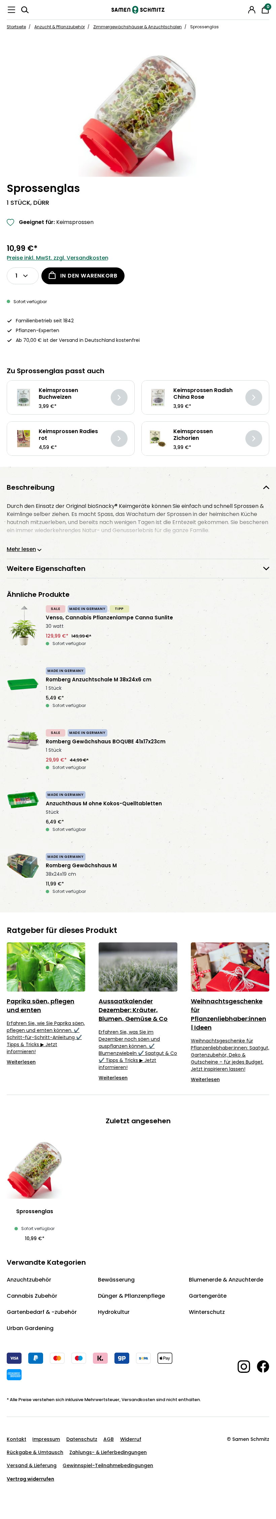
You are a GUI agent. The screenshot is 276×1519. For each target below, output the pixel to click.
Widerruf (130, 1439)
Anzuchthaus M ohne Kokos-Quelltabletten (104, 804)
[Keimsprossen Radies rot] (23, 438)
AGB (108, 1439)
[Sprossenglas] (138, 115)
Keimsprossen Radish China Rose (203, 393)
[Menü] (11, 10)
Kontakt (16, 1439)
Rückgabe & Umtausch (35, 1452)
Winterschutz (207, 1312)
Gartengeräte (208, 1296)
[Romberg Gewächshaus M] (23, 877)
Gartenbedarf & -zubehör (42, 1312)
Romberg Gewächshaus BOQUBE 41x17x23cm (106, 742)
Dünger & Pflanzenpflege (131, 1296)
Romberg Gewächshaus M (81, 866)
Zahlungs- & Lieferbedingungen (108, 1452)
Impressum (46, 1439)
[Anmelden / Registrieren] (251, 10)
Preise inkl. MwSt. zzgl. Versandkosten (57, 258)
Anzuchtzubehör (29, 1280)
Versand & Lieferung (32, 1465)
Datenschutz (81, 1439)
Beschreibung (31, 487)
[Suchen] (25, 10)
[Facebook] (259, 1366)
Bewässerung (116, 1280)
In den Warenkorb (88, 276)
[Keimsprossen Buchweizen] (23, 397)
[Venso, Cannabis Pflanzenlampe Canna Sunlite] (23, 629)
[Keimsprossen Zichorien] (158, 438)
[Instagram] (240, 1366)
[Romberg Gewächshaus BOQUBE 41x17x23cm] (23, 753)
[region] (138, 115)
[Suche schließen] (242, 9)
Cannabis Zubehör (32, 1296)
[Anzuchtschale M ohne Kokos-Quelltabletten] (23, 691)
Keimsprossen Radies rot (68, 435)
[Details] (119, 397)
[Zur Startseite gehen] (138, 10)
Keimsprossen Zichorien (193, 435)
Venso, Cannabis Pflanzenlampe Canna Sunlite (109, 618)
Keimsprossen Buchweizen (58, 393)
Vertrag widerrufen (30, 1479)
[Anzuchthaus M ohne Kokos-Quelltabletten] (23, 815)
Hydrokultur (114, 1312)
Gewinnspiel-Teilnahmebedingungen (108, 1465)
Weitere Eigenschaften (46, 568)
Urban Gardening (30, 1328)
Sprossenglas (34, 1211)
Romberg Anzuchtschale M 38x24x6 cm (98, 680)
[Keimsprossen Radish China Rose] (158, 397)
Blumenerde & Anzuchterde (226, 1280)
